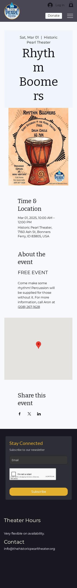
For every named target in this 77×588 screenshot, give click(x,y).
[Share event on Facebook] (20, 413)
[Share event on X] (29, 413)
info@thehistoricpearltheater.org (29, 549)
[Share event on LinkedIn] (39, 413)
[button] (71, 4)
